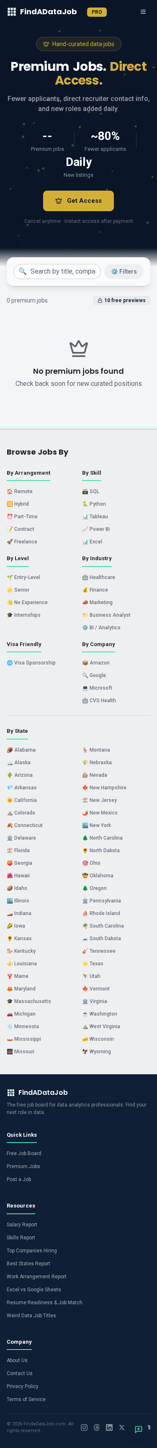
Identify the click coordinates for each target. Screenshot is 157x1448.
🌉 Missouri (20, 1052)
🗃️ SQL (90, 491)
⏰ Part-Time (22, 517)
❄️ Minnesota (23, 1026)
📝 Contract (20, 529)
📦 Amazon (96, 663)
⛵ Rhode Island (101, 913)
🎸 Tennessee (99, 951)
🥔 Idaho (17, 888)
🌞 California (22, 800)
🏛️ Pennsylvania (101, 901)
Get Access (84, 200)
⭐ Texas (92, 964)
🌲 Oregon (94, 888)
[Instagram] (84, 1427)
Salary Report (22, 1225)
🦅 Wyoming (96, 1052)
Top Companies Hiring (32, 1251)
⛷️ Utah (91, 976)
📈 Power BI (96, 529)
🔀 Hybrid (18, 504)
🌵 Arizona (20, 775)
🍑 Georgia (19, 863)
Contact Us (20, 1373)
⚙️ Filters (124, 271)
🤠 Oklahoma (97, 876)
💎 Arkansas (22, 788)
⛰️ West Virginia (101, 1026)
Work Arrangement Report (37, 1277)
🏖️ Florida (18, 850)
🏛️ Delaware (21, 838)
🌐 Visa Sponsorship (31, 663)
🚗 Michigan (21, 1014)
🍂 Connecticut (25, 825)
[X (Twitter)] (121, 1427)
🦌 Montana (96, 750)
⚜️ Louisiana (22, 964)
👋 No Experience (27, 602)
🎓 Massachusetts (29, 1001)
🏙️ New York (96, 825)
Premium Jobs (23, 1166)
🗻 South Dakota (101, 938)
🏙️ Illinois (18, 901)
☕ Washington (99, 1014)
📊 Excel (92, 542)
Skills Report (21, 1238)
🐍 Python (94, 504)
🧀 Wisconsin (98, 1039)
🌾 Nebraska (97, 762)
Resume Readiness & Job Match (44, 1303)
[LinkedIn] (109, 1427)
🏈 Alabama (21, 750)
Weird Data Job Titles (31, 1316)
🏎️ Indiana (19, 913)
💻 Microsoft (97, 688)
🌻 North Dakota (101, 850)
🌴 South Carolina (103, 926)
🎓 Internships (24, 615)
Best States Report (28, 1264)
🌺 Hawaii (18, 876)
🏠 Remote (20, 491)
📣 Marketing (97, 602)
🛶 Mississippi (24, 1039)
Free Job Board (24, 1153)
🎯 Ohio (91, 863)
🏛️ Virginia (94, 1001)
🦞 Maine (17, 976)
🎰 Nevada (94, 775)
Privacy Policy (23, 1386)
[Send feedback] (139, 1430)
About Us (17, 1360)
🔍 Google (94, 675)
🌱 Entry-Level (23, 577)
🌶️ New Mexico (100, 813)
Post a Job (19, 1179)
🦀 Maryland (21, 989)
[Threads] (96, 1427)
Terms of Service (26, 1399)
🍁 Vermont (96, 989)
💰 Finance (95, 590)
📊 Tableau (95, 517)
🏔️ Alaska (19, 762)
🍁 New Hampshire (104, 788)
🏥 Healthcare (98, 577)
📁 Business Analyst (106, 615)
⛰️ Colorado (21, 813)
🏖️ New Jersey (99, 800)
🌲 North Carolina (102, 838)
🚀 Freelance (22, 542)
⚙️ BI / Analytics (101, 628)
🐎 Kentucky (21, 951)
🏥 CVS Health (99, 700)
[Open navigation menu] (143, 11)
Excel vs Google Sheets (34, 1290)
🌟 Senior (18, 590)
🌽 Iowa (16, 926)
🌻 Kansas (19, 938)
